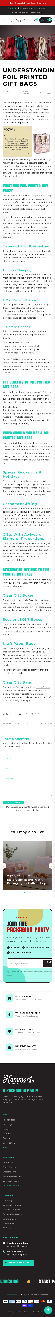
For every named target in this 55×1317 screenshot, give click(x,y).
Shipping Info (9, 1172)
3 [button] (29, 892)
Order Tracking (10, 1167)
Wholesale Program (12, 1205)
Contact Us (8, 1162)
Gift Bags (7, 1124)
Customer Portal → (12, 1185)
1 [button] (24, 892)
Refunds (27, 1312)
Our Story (7, 1200)
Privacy (10, 1312)
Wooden (7, 1133)
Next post (44, 723)
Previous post (12, 723)
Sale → (6, 1147)
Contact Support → (20, 1263)
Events (6, 1138)
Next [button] (52, 866)
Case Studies (9, 1223)
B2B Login (8, 1228)
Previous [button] (3, 866)
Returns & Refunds (12, 1176)
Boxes (6, 1129)
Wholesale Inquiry (11, 1181)
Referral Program (11, 1209)
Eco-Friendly (9, 1143)
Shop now (41, 3)
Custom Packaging (12, 1214)
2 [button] (27, 892)
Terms (18, 1312)
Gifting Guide (9, 1219)
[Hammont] (27, 1080)
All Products (9, 1120)
